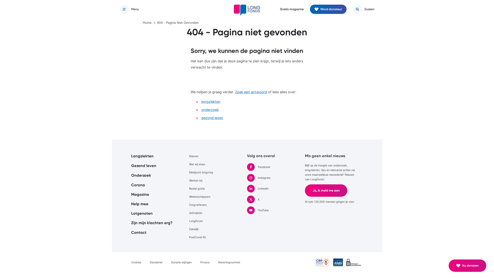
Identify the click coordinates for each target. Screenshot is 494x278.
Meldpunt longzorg (201, 172)
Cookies (136, 262)
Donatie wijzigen (181, 262)
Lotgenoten (142, 213)
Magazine (140, 194)
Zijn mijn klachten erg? (152, 222)
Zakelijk (194, 229)
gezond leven (212, 118)
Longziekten (142, 156)
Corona (138, 185)
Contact (138, 232)
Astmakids (195, 212)
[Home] (247, 10)
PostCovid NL (197, 237)
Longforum (196, 221)
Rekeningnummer (229, 262)
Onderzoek (141, 175)
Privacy (205, 262)
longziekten (210, 102)
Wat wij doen (197, 164)
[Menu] (124, 9)
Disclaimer (156, 262)
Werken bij (195, 180)
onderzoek (210, 110)
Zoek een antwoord (251, 92)
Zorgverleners (198, 204)
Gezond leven (143, 165)
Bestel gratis (197, 188)
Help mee (139, 204)
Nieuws (193, 156)
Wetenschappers (199, 196)
